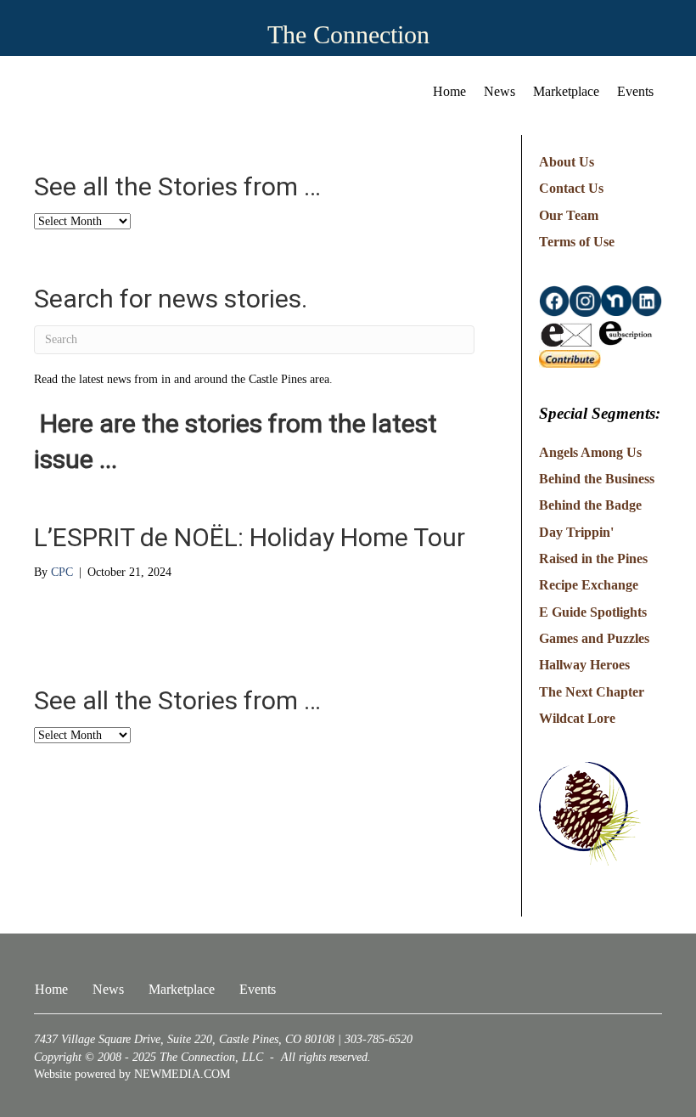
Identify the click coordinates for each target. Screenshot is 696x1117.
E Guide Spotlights (593, 612)
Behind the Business (596, 478)
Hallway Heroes (584, 664)
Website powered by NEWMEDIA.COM (132, 1074)
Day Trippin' (576, 532)
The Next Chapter (591, 692)
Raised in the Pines (593, 558)
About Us (566, 162)
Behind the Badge (590, 505)
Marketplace (566, 91)
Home (449, 91)
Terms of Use (577, 241)
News (499, 91)
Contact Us (571, 188)
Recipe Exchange (588, 585)
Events (635, 91)
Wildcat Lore (577, 718)
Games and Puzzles (594, 638)
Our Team (568, 215)
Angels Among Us (590, 452)
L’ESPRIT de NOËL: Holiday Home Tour (249, 537)
